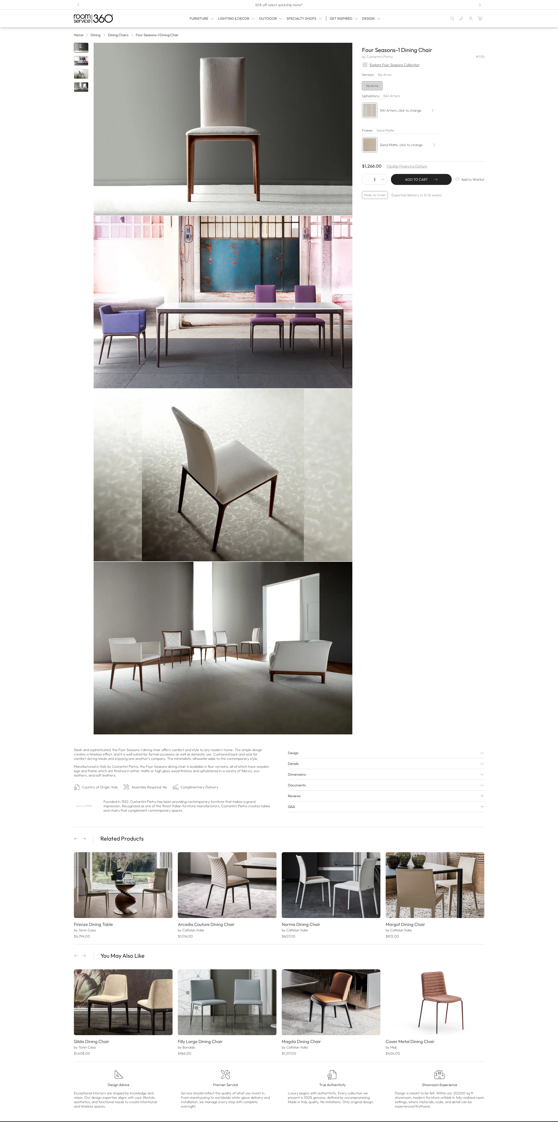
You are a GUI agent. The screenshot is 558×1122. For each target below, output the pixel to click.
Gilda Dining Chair (91, 1041)
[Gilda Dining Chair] (123, 1002)
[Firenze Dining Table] (123, 885)
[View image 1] (81, 47)
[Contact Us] (461, 18)
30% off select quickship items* (279, 5)
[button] (76, 838)
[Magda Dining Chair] (331, 1002)
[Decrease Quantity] (366, 179)
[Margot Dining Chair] (435, 885)
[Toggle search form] (452, 18)
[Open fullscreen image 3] (223, 475)
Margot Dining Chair (405, 924)
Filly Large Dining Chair (200, 1041)
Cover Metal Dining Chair (410, 1041)
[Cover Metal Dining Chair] (435, 1002)
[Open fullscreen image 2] (223, 302)
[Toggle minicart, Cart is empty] (480, 18)
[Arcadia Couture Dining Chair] (227, 885)
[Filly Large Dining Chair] (227, 1002)
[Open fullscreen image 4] (223, 648)
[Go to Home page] (102, 18)
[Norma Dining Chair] (331, 885)
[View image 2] (81, 61)
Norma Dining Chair (301, 924)
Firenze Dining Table (93, 924)
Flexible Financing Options (407, 166)
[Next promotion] (479, 5)
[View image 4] (81, 87)
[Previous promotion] (79, 5)
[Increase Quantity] (382, 179)
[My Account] (471, 18)
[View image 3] (81, 74)
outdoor (268, 18)
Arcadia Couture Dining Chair (206, 924)
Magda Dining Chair (301, 1041)
